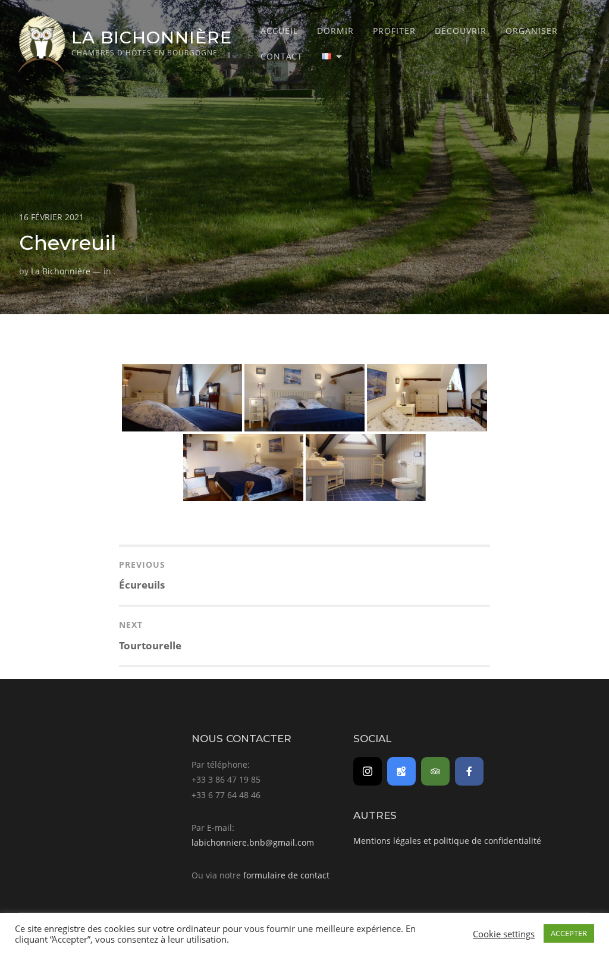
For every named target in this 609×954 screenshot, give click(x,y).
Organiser (532, 30)
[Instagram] (367, 771)
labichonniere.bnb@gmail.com (253, 842)
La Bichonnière (151, 37)
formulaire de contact (286, 875)
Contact (281, 56)
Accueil (279, 30)
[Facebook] (469, 771)
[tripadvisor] (435, 771)
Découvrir (460, 30)
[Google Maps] (401, 771)
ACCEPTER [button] (569, 933)
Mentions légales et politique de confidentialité (447, 840)
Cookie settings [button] (504, 933)
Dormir (335, 30)
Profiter (394, 30)
